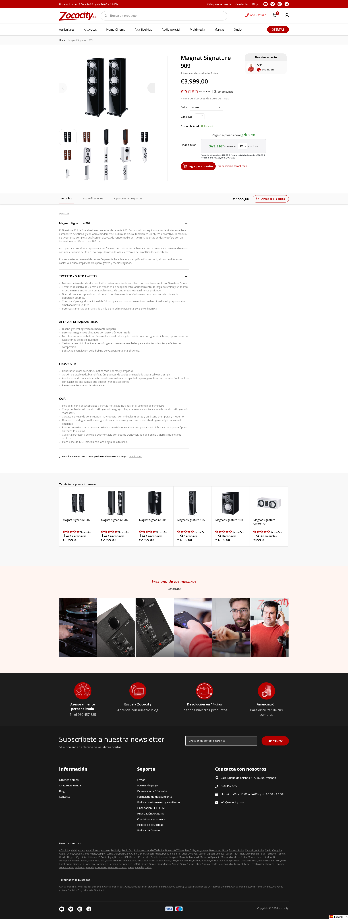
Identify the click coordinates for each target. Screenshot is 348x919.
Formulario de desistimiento (154, 796)
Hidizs (84, 857)
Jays (110, 857)
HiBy (77, 857)
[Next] (151, 88)
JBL (115, 857)
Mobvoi (262, 857)
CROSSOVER (67, 364)
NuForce (153, 860)
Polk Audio (217, 860)
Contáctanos (135, 456)
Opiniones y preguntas (128, 198)
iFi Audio (102, 857)
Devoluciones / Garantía (152, 791)
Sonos (175, 864)
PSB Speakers (232, 860)
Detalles (66, 198)
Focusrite (272, 853)
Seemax (113, 864)
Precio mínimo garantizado (232, 166)
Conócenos (174, 588)
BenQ (188, 850)
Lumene (164, 857)
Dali (116, 853)
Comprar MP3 (158, 886)
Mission (252, 857)
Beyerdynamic (200, 850)
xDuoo (123, 867)
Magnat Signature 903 (229, 520)
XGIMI (131, 867)
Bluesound (215, 850)
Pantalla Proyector (78, 890)
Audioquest (140, 850)
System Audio (225, 864)
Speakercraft (209, 864)
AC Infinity (64, 850)
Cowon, (78, 853)
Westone (113, 867)
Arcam (81, 850)
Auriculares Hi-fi (67, 886)
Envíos (141, 780)
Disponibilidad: (190, 126)
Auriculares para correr (137, 886)
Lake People (151, 857)
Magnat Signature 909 (74, 223)
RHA (278, 860)
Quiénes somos (69, 780)
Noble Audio (129, 860)
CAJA (62, 399)
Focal (263, 853)
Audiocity (116, 850)
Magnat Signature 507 (76, 520)
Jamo (120, 857)
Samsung (78, 864)
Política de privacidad (150, 824)
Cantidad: (187, 116)
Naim (109, 860)
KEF (126, 857)
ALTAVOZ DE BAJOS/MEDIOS (78, 322)
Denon (141, 853)
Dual (184, 853)
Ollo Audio (164, 860)
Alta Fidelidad (96, 890)
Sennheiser (125, 864)
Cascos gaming (175, 886)
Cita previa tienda (70, 785)
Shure (145, 864)
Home (62, 40)
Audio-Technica (155, 850)
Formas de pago (147, 785)
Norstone (143, 860)
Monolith (271, 857)
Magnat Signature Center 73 (264, 521)
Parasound (186, 860)
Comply (101, 853)
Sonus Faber (194, 864)
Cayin (268, 850)
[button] (190, 91)
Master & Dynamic (210, 857)
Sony (183, 864)
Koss (141, 857)
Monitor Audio (79, 860)
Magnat (173, 857)
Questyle (246, 860)
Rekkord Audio (266, 860)
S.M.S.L (136, 864)
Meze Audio (240, 857)
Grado (62, 857)
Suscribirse (275, 741)
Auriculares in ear (113, 886)
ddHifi (177, 853)
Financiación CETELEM (151, 808)
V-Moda (90, 867)
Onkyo (175, 860)
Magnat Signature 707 (115, 520)
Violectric (79, 867)
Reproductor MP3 (220, 886)
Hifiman (92, 857)
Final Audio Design (249, 853)
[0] (274, 16)
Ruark (69, 864)
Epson (229, 853)
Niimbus (117, 860)
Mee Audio (227, 857)
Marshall (194, 857)
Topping (280, 864)
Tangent (238, 864)
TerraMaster (257, 864)
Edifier (202, 853)
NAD (103, 860)
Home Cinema (263, 886)
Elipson (211, 853)
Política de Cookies (149, 830)
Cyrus (110, 853)
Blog (62, 791)
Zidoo (148, 867)
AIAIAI (74, 850)
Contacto (64, 796)
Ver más (231, 157)
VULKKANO (101, 867)
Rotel (62, 864)
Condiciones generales (151, 819)
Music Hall (94, 860)
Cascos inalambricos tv (197, 886)
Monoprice (65, 860)
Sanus (152, 864)
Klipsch (133, 857)
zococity (283, 908)
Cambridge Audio (254, 850)
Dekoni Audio (153, 853)
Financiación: (189, 145)
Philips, (197, 860)
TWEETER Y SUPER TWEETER (78, 276)
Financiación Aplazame (151, 813)
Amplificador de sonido (90, 886)
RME (283, 860)
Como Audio (89, 853)
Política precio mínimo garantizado (158, 802)
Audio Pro (127, 850)
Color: (184, 107)
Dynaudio (167, 853)
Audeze (105, 850)
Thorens (269, 864)
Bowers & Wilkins (174, 850)
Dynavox (193, 853)
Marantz (183, 857)
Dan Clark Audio (128, 853)
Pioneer (206, 860)
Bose (225, 850)
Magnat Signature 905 (153, 520)
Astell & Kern (93, 850)
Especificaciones (93, 198)
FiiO (236, 853)
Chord (70, 853)
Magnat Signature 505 (191, 520)
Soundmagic (164, 864)
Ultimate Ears (66, 867)
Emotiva (220, 853)
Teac (246, 864)
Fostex (281, 853)
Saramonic (102, 864)
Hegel (70, 857)
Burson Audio (236, 850)
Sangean (90, 864)
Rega (254, 860)
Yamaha (139, 867)
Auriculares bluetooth (243, 886)
